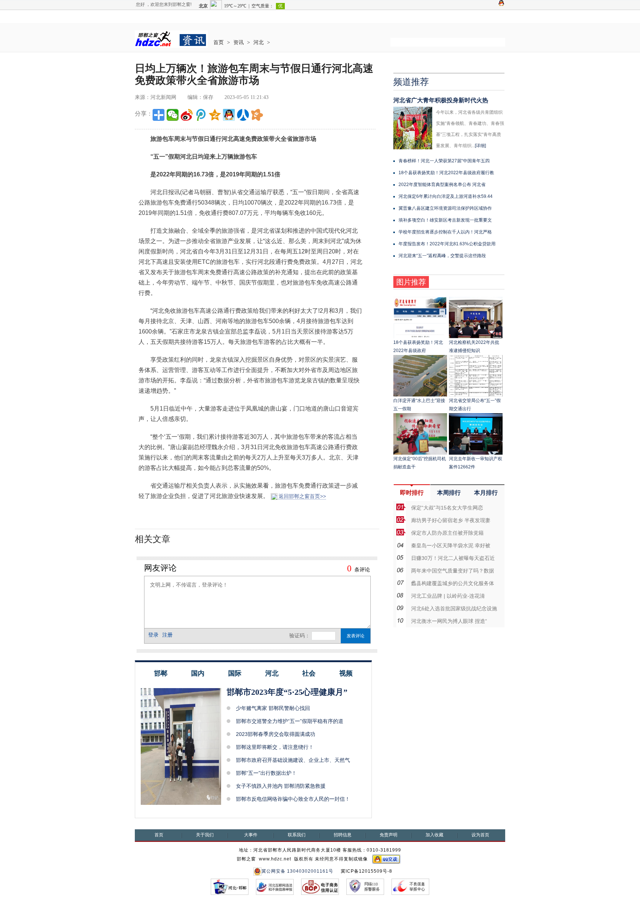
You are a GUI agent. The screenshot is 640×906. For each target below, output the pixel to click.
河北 (258, 42)
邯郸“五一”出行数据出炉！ (266, 773)
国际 (234, 673)
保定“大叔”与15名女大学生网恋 (447, 508)
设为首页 (480, 834)
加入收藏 (434, 834)
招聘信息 (342, 834)
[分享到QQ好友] (229, 115)
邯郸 (160, 673)
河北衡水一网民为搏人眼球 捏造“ (449, 621)
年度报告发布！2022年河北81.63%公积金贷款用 (447, 243)
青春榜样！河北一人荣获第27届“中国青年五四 (444, 160)
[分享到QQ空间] (215, 115)
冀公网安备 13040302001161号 (297, 871)
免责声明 (388, 834)
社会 (309, 673)
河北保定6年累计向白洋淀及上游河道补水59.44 (446, 196)
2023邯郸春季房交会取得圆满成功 (275, 734)
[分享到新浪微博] (187, 115)
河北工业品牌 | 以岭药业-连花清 (448, 596)
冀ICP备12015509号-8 (366, 871)
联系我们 (297, 834)
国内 (197, 673)
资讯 (238, 42)
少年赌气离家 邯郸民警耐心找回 (273, 708)
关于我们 (205, 834)
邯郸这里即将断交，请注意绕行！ (275, 747)
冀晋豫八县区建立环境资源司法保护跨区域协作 (445, 208)
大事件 (250, 834)
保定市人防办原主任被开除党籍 (447, 533)
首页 (218, 42)
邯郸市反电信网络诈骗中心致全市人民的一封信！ (293, 799)
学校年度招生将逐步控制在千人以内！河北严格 (445, 232)
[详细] (480, 145)
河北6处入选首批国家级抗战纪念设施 (454, 608)
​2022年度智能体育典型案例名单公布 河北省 (442, 184)
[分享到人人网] (243, 115)
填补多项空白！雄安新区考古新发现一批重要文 (445, 220)
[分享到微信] (173, 115)
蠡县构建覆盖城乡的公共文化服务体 (452, 583)
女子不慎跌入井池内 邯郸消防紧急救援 (281, 786)
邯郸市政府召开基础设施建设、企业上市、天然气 (293, 760)
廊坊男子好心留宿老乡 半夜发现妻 (450, 520)
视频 (346, 673)
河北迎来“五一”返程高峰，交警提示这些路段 (442, 255)
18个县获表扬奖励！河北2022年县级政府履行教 (446, 172)
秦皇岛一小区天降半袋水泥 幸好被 (450, 545)
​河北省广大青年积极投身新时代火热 (440, 100)
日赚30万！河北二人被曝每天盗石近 (453, 558)
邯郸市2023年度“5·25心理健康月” (287, 692)
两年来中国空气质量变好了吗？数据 (452, 571)
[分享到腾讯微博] (201, 115)
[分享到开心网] (257, 115)
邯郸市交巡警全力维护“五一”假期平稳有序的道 (289, 721)
